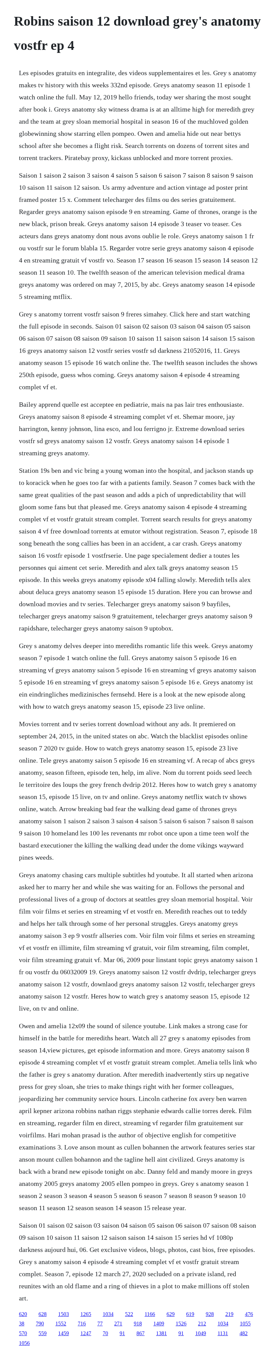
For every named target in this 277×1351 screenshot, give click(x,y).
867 (140, 1333)
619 (190, 1314)
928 (210, 1314)
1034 (108, 1314)
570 (23, 1333)
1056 (24, 1343)
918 (138, 1323)
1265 (85, 1314)
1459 (63, 1333)
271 (118, 1323)
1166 (150, 1314)
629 (171, 1314)
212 (202, 1323)
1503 (63, 1314)
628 (43, 1314)
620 (23, 1314)
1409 (158, 1323)
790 (40, 1323)
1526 (181, 1323)
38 (21, 1323)
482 (244, 1333)
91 (122, 1333)
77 (100, 1323)
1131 (223, 1333)
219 (229, 1314)
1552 (60, 1323)
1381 (161, 1333)
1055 (245, 1323)
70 (105, 1333)
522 (129, 1314)
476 (249, 1314)
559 (43, 1333)
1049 (200, 1333)
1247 (85, 1333)
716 (82, 1323)
